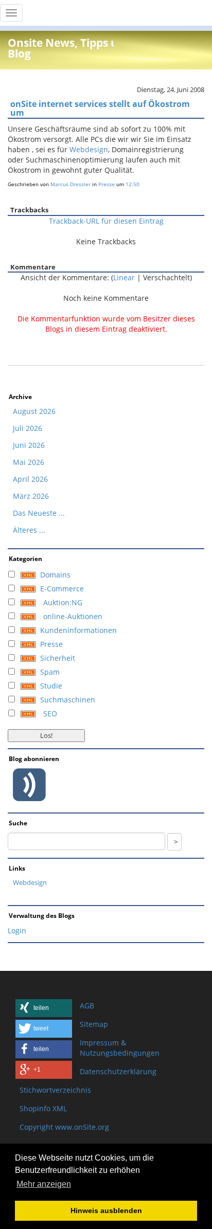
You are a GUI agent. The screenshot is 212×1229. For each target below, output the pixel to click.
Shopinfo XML (43, 1108)
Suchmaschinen (67, 699)
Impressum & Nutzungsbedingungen (120, 1048)
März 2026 (31, 496)
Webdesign (88, 149)
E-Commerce (62, 588)
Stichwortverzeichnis (55, 1090)
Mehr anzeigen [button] (43, 1184)
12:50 (132, 184)
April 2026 (30, 479)
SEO (50, 713)
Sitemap (94, 1024)
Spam (50, 672)
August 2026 (34, 411)
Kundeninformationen (78, 630)
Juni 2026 (29, 445)
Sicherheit (57, 658)
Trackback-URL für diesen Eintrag (106, 221)
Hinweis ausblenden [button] (106, 1210)
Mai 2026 (28, 462)
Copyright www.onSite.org (64, 1127)
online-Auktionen (72, 616)
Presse (106, 184)
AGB (87, 1005)
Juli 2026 (27, 428)
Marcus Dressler (70, 184)
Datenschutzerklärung (118, 1071)
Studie (51, 686)
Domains (55, 575)
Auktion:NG (62, 602)
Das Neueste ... (39, 513)
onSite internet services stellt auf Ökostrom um (100, 108)
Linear (124, 277)
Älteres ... (29, 530)
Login (17, 930)
